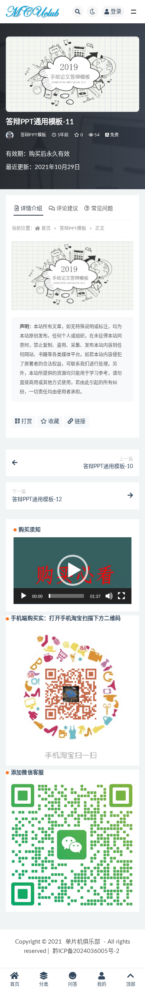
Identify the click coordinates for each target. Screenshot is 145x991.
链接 (79, 421)
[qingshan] (10, 135)
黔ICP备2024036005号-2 (86, 951)
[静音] (109, 596)
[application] (72, 570)
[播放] (23, 596)
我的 (101, 984)
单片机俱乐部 (82, 942)
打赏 (26, 421)
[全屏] (121, 596)
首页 (46, 228)
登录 (116, 11)
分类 (43, 984)
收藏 (53, 421)
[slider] (66, 596)
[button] (72, 570)
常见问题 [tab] (102, 208)
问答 (72, 984)
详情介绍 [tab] (31, 208)
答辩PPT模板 (33, 135)
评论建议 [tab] (67, 208)
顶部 (130, 984)
